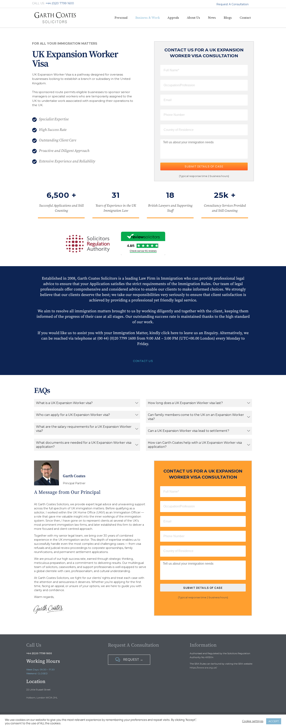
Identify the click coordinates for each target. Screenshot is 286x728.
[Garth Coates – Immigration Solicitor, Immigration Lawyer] (55, 17)
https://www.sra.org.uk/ (203, 667)
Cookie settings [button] (252, 721)
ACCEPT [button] (273, 721)
